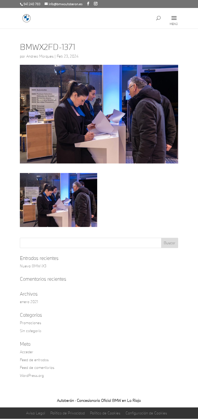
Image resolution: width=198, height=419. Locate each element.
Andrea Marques (40, 56)
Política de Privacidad (67, 413)
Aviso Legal (35, 413)
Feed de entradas (34, 359)
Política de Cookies (105, 413)
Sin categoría (30, 330)
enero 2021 (29, 301)
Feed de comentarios (37, 367)
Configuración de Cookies (146, 413)
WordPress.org (32, 375)
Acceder (26, 351)
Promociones (30, 322)
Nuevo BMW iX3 (33, 265)
